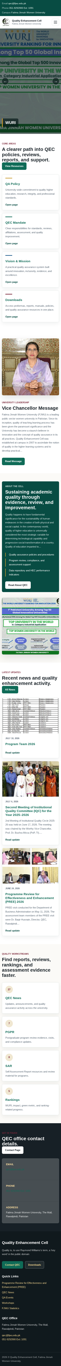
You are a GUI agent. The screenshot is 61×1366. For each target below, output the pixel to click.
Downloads (13, 300)
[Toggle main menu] (55, 22)
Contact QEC (12, 1264)
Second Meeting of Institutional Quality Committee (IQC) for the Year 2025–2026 (28, 811)
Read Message (13, 461)
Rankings (12, 1099)
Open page (11, 204)
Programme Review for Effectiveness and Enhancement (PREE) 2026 (29, 897)
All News (10, 689)
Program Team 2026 (20, 744)
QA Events (8, 1297)
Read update (12, 752)
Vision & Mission (17, 261)
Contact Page (12, 1150)
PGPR (9, 1032)
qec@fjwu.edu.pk (17, 3)
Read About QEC (18, 585)
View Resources (14, 166)
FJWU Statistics (10, 1308)
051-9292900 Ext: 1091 (21, 8)
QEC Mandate (15, 222)
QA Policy (12, 184)
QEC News (13, 998)
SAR (8, 1066)
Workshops (8, 1302)
